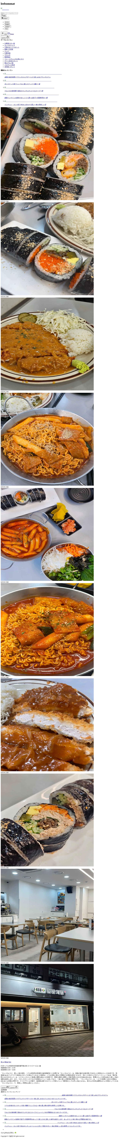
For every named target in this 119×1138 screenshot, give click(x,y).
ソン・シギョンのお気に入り (14, 59)
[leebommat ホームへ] (5, 9)
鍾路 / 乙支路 (8, 49)
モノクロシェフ (9, 45)
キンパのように (6, 1062)
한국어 (7, 22)
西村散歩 (7, 57)
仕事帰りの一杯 (9, 43)
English (7, 24)
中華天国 (7, 53)
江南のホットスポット (11, 47)
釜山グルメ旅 (8, 63)
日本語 (7, 26)
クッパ (6, 51)
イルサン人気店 (9, 65)
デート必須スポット (11, 61)
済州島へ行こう (9, 67)
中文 (6, 29)
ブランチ (7, 55)
